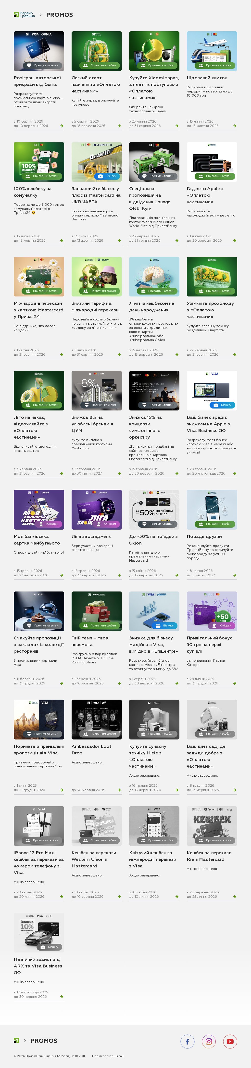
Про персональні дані (108, 1056)
